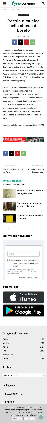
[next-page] (8, 228)
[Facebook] (14, 42)
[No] (43, 413)
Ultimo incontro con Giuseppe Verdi (35, 170)
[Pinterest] (26, 42)
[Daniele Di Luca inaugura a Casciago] (9, 218)
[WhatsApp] (32, 42)
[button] (4, 3)
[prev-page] (4, 228)
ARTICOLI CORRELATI (12, 181)
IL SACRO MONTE (13, 394)
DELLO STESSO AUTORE (13, 185)
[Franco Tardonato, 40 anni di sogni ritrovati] (9, 193)
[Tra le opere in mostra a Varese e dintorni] (9, 206)
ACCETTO (17, 419)
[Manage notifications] (41, 417)
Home (5, 10)
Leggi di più (29, 419)
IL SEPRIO (9, 402)
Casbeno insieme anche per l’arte (13, 170)
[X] (20, 42)
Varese (18, 10)
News (12, 10)
